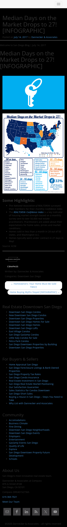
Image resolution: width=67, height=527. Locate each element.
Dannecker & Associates (44, 37)
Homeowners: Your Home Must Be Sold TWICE (33, 285)
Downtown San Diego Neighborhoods (29, 429)
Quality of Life (16, 445)
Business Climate (18, 423)
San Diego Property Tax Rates (25, 374)
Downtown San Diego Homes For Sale (29, 321)
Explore (13, 449)
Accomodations (17, 420)
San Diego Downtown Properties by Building (33, 344)
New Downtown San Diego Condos (27, 315)
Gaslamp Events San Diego (23, 442)
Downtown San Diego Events (24, 433)
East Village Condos (19, 331)
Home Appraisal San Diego (23, 364)
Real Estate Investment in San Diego (28, 380)
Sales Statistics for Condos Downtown (29, 390)
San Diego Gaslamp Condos (24, 334)
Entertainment (17, 439)
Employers (14, 436)
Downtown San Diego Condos (25, 312)
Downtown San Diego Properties (26, 318)
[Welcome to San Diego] (4, 4)
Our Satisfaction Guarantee (24, 387)
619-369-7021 (9, 496)
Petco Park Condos (19, 341)
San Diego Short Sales (21, 393)
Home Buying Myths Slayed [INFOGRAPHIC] (35, 292)
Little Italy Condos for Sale (23, 337)
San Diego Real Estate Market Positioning (31, 383)
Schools (13, 458)
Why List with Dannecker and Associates (31, 403)
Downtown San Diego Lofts (23, 328)
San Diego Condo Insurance (24, 377)
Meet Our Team (11, 501)
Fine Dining (15, 426)
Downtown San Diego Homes (24, 324)
